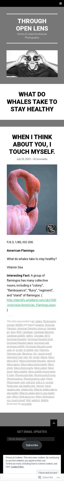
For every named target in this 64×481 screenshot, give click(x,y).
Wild (28, 400)
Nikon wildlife (20, 371)
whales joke (27, 389)
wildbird (36, 400)
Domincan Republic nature (20, 343)
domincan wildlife (16, 346)
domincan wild (41, 343)
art (33, 321)
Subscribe (32, 445)
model (36, 357)
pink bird (30, 382)
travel (48, 386)
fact (36, 350)
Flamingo (44, 350)
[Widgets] (53, 422)
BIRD (19, 332)
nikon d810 (12, 360)
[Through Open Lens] (32, 63)
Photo (49, 378)
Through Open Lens (32, 25)
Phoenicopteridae (24, 375)
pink (23, 382)
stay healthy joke (27, 386)
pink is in (40, 382)
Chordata (38, 335)
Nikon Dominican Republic (32, 360)
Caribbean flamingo (44, 332)
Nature (43, 357)
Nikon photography (23, 368)
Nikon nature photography (34, 364)
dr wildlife (28, 350)
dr (14, 350)
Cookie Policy (17, 467)
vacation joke (13, 389)
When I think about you (23, 396)
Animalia (51, 328)
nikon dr (51, 360)
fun (35, 353)
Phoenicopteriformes (44, 375)
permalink (27, 404)
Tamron (40, 386)
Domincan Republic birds (40, 339)
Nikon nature (13, 364)
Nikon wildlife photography (41, 371)
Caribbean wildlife (16, 335)
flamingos (27, 353)
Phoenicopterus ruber (34, 378)
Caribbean (28, 332)
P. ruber (10, 375)
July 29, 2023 (24, 159)
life (30, 357)
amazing (39, 325)
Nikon (51, 357)
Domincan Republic (16, 339)
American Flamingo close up (31, 328)
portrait (10, 325)
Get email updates (32, 431)
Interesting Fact (15, 357)
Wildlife (19, 325)
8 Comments (40, 159)
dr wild (19, 350)
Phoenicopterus (15, 378)
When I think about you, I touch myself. (32, 144)
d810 (47, 335)
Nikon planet (40, 368)
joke (26, 357)
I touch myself (45, 353)
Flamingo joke (14, 353)
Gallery (38, 321)
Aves (13, 332)
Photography (49, 321)
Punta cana (12, 386)
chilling (29, 335)
